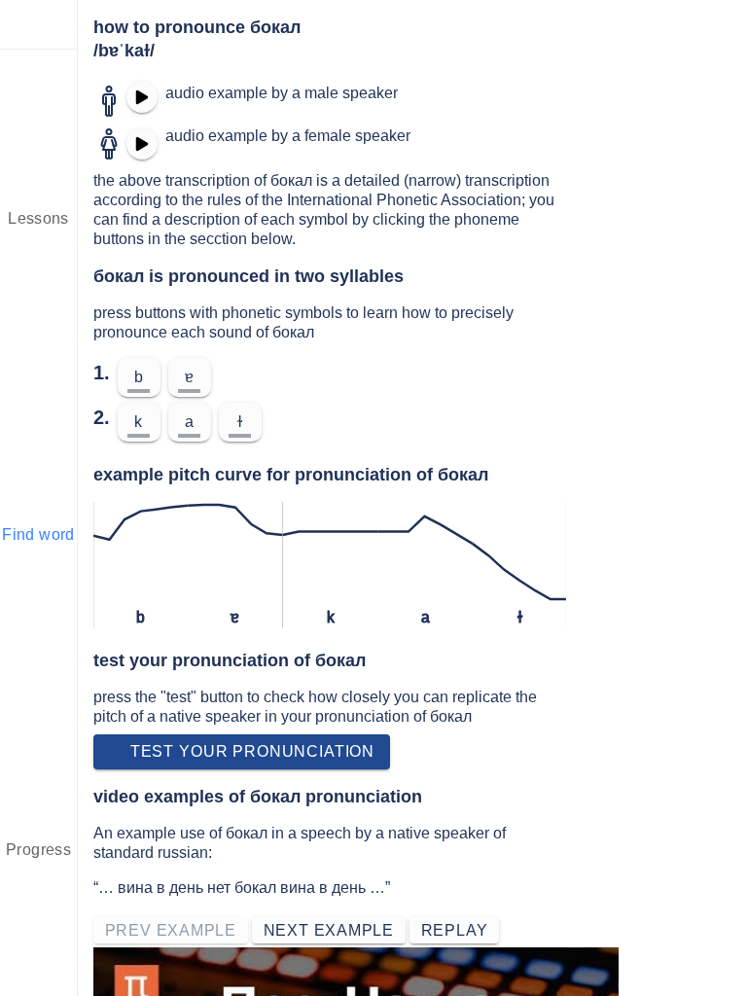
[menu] (39, 24)
